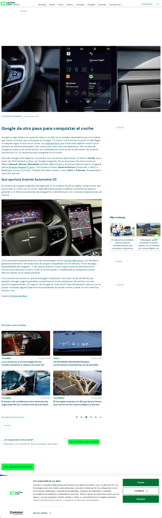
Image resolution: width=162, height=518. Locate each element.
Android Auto (52, 143)
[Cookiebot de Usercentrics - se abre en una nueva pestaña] (16, 513)
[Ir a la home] (10, 3)
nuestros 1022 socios (54, 485)
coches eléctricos (73, 260)
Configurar (139, 491)
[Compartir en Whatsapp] (100, 417)
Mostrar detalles (40, 513)
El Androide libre (18, 296)
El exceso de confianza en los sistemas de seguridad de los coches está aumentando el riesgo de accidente (26, 374)
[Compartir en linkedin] (95, 417)
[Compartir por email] (76, 417)
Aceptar (140, 482)
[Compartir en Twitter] (85, 417)
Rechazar (141, 499)
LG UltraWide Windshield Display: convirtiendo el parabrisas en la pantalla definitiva (75, 333)
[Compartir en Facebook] (90, 417)
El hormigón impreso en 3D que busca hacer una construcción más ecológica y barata (75, 373)
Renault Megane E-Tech (21, 167)
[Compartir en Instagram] (81, 417)
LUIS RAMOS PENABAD (12, 116)
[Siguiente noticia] (156, 236)
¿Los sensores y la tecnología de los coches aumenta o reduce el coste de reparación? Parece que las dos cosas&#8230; (25, 334)
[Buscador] (157, 4)
